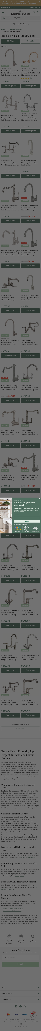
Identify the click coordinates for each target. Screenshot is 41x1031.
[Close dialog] (39, 498)
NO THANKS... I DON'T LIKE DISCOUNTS (20, 524)
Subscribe (27, 521)
